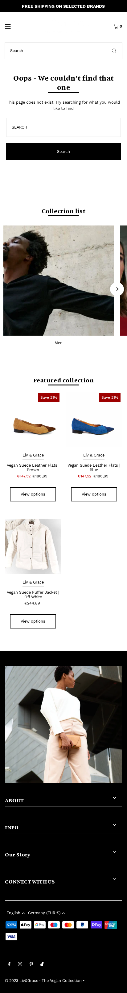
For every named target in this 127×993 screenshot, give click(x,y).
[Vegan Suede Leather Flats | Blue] (94, 420)
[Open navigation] (15, 26)
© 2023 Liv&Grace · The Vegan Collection (43, 980)
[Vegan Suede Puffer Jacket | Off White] (33, 547)
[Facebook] (9, 965)
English (13, 913)
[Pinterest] (31, 965)
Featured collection (63, 380)
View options (33, 494)
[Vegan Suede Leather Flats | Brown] (33, 420)
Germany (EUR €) (44, 913)
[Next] (117, 289)
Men (59, 343)
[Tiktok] (42, 965)
